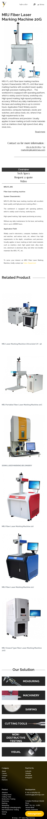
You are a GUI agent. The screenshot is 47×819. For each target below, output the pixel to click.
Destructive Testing (8, 799)
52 (44, 147)
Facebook (28, 775)
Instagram (28, 778)
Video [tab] (23, 181)
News (4, 778)
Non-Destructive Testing (10, 810)
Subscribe (23, 4)
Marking (4, 803)
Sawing (4, 812)
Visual (4, 814)
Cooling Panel (6, 795)
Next (43, 43)
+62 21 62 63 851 (33, 147)
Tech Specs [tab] (23, 173)
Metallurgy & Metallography (11, 807)
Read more (40, 132)
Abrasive (5, 792)
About (4, 771)
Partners (4, 780)
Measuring (5, 805)
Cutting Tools (6, 797)
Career (4, 773)
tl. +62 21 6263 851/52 (32, 792)
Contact (4, 775)
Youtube (28, 773)
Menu (42, 4)
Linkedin (28, 771)
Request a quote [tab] (23, 177)
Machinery (5, 801)
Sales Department (30, 263)
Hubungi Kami (34, 814)
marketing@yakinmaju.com (33, 150)
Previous (4, 43)
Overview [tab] (23, 169)
